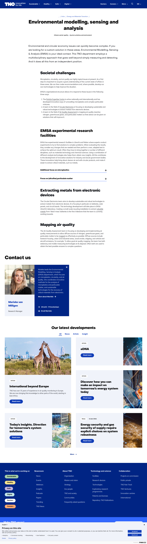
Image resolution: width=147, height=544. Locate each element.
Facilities (95, 476)
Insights (39, 489)
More (124, 4)
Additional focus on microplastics (54, 170)
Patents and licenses (100, 496)
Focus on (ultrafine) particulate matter (56, 178)
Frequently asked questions (74, 502)
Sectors (103, 4)
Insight (85, 334)
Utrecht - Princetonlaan (50, 307)
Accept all (135, 531)
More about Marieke (45, 297)
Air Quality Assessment (68, 112)
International (126, 498)
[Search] (132, 4)
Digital (66, 4)
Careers (113, 4)
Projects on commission (129, 476)
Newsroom (39, 471)
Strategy (67, 485)
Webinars (39, 485)
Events (38, 480)
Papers (38, 498)
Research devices (98, 480)
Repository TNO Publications (102, 500)
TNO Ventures (126, 489)
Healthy (47, 4)
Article (76, 334)
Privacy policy (12, 538)
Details (4, 538)
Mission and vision (71, 480)
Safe (57, 4)
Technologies (97, 485)
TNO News (40, 506)
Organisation (69, 476)
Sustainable (33, 4)
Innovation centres (128, 493)
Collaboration (124, 471)
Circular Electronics (66, 107)
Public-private (126, 480)
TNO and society (70, 493)
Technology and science (101, 471)
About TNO (67, 471)
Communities (69, 498)
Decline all (135, 535)
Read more (17, 402)
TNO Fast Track (126, 485)
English (4, 524)
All (60, 334)
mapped (62, 236)
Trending (39, 502)
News (67, 334)
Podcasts (39, 493)
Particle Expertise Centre (55, 99)
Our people (68, 489)
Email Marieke (46, 311)
